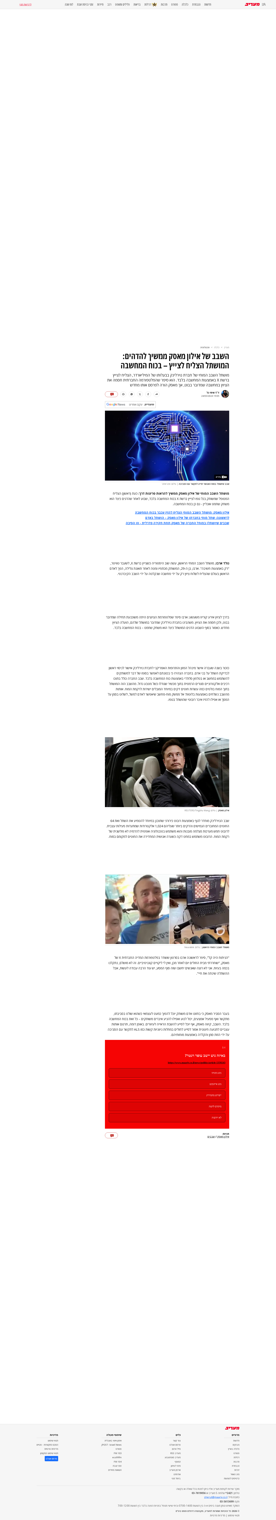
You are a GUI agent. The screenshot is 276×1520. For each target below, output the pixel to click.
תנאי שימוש (53, 1440)
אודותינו (177, 1474)
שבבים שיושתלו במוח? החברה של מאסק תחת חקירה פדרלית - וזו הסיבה (177, 523)
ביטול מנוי (176, 1478)
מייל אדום (176, 1448)
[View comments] (111, 394)
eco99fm (117, 1457)
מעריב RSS (175, 1453)
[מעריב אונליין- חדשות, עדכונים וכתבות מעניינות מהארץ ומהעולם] (252, 4)
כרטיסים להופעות (231, 1478)
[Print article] (123, 394)
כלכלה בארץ (233, 1448)
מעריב (226, 347)
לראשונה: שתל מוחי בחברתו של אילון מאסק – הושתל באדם (187, 518)
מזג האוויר (234, 1474)
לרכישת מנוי (25, 4)
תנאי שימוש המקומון (49, 1453)
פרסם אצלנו (175, 1444)
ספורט (174, 4)
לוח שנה (69, 4)
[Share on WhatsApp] (131, 394)
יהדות (236, 1469)
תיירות (100, 4)
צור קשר (177, 1440)
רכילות (147, 4)
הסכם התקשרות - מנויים (47, 1444)
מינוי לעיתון (176, 1465)
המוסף (178, 1461)
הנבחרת (196, 4)
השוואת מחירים (115, 1469)
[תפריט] (264, 4)
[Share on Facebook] (148, 394)
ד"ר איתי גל (213, 392)
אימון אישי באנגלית (113, 1440)
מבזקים (236, 1444)
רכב (109, 4)
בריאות (137, 4)
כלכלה (185, 4)
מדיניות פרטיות (51, 1448)
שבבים (211, 1136)
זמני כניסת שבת (85, 4)
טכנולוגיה (205, 347)
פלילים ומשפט (122, 4)
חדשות (207, 4)
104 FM (118, 1461)
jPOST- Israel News (111, 1444)
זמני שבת (117, 1465)
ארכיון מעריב (175, 1469)
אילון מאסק (223, 1136)
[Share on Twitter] (140, 394)
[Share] (156, 394)
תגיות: (225, 1133)
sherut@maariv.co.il (215, 1497)
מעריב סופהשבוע (173, 1457)
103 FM (118, 1453)
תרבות (164, 4)
